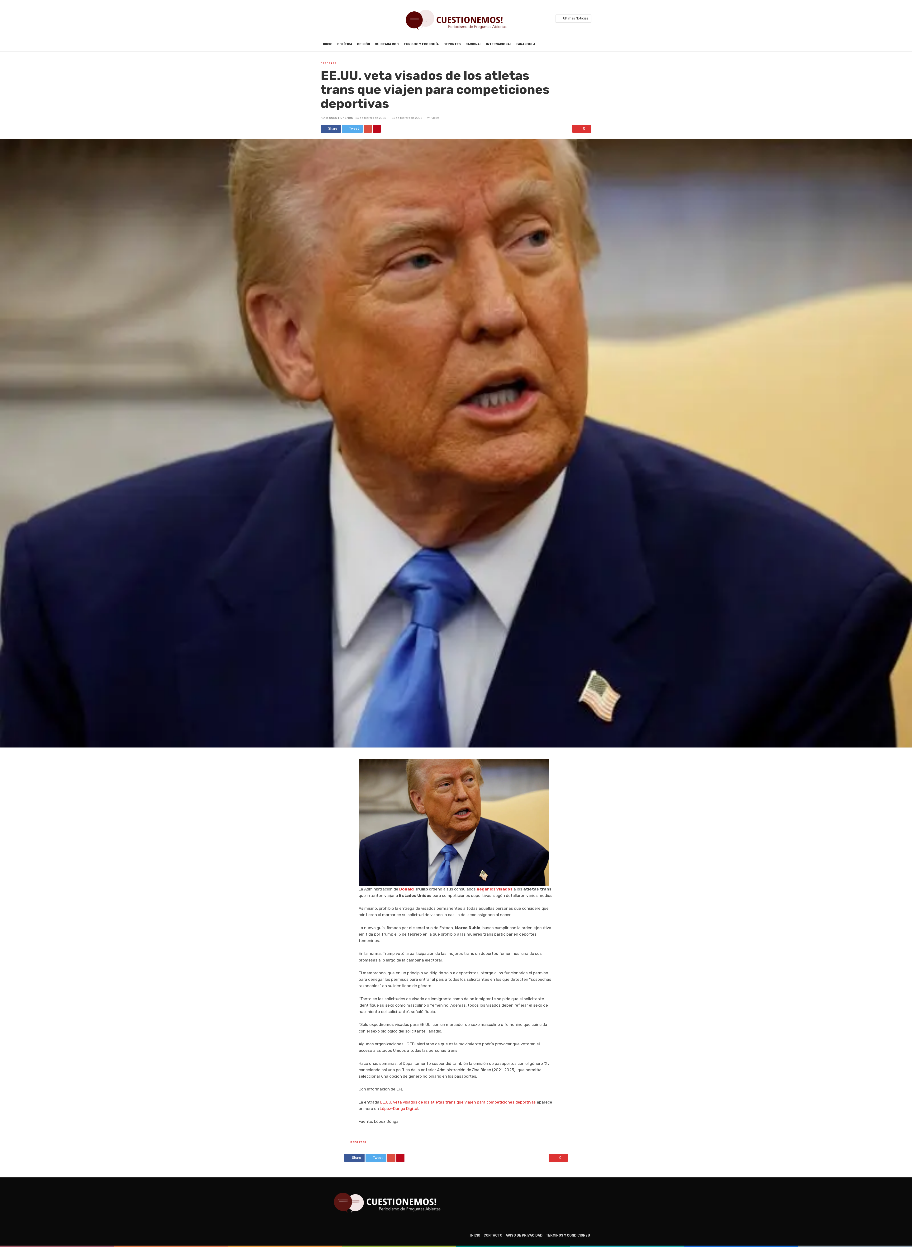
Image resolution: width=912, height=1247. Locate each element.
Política (344, 44)
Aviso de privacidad (524, 1235)
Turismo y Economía (421, 44)
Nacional (473, 44)
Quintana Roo (387, 44)
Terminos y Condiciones (568, 1235)
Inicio (327, 44)
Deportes (452, 44)
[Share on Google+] (368, 129)
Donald (406, 889)
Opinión (363, 44)
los (495, 889)
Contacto (493, 1235)
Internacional (499, 44)
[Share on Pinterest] (377, 129)
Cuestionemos (341, 117)
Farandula (525, 44)
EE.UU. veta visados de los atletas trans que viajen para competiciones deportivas (458, 1102)
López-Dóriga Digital (399, 1108)
